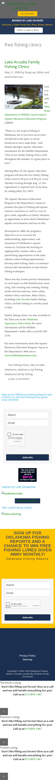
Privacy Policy (28, 655)
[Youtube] (27, 644)
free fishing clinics (18, 365)
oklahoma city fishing (30, 369)
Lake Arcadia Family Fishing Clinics (22, 64)
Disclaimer (28, 677)
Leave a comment (18, 379)
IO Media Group (41, 674)
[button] (46, 5)
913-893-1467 (33, 694)
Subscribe (27, 457)
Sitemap (27, 659)
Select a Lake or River (28, 30)
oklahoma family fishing (19, 374)
